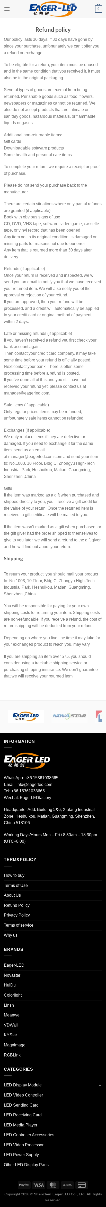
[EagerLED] (27, 760)
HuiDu (10, 985)
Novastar (12, 975)
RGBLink (12, 1055)
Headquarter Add (19, 809)
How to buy (14, 875)
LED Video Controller (23, 1095)
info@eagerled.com (34, 784)
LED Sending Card (21, 1105)
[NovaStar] (69, 716)
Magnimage (14, 1045)
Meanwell (13, 1015)
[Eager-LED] (26, 716)
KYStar (10, 1035)
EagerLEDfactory (35, 797)
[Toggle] (100, 1085)
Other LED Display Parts (26, 1165)
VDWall (11, 1025)
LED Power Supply (21, 1155)
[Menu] (7, 9)
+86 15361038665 (41, 778)
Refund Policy (17, 905)
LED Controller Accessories (29, 1135)
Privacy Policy (17, 915)
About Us (12, 895)
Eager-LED (14, 965)
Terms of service (18, 925)
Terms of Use (16, 885)
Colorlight (13, 995)
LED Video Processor (23, 1145)
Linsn (9, 1005)
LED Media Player (20, 1125)
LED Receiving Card (23, 1115)
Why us (10, 935)
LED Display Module (23, 1085)
